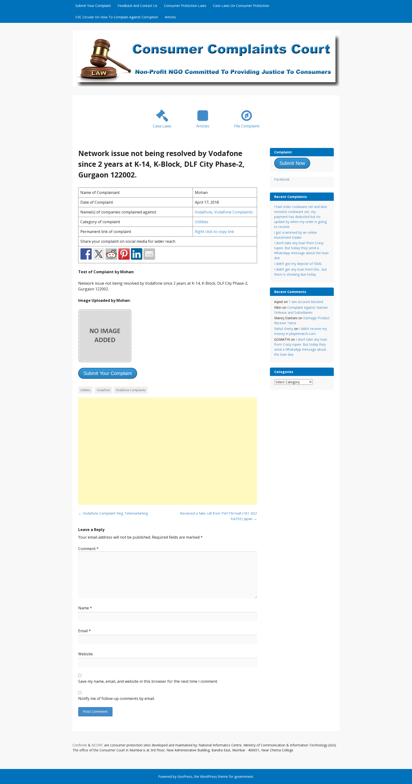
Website (85, 654)
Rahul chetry (283, 328)
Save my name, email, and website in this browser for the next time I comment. (148, 681)
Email (84, 630)
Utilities (201, 221)
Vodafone (203, 212)
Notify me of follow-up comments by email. (116, 698)
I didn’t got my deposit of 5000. (298, 263)
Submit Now (292, 163)
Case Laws (162, 126)
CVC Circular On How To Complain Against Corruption (116, 17)
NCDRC (97, 745)
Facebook (281, 179)
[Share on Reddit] (111, 254)
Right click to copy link (214, 231)
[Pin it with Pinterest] (124, 254)
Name (85, 608)
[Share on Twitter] (98, 254)
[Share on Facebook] (86, 254)
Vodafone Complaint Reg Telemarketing (113, 513)
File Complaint (246, 126)
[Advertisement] (167, 451)
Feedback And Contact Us (137, 5)
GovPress (184, 776)
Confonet (79, 745)
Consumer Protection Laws (185, 5)
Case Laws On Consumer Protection (241, 5)
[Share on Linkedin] (136, 254)
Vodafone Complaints (233, 212)
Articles (170, 17)
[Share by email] (149, 254)
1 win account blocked (306, 301)
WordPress (208, 776)
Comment (88, 548)
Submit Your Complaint (93, 5)
